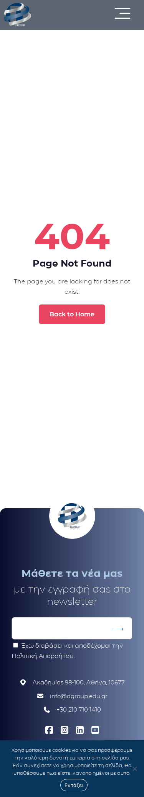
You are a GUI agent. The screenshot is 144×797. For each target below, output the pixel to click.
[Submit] (117, 629)
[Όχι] (134, 768)
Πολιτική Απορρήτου (43, 656)
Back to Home (72, 314)
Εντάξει (74, 785)
